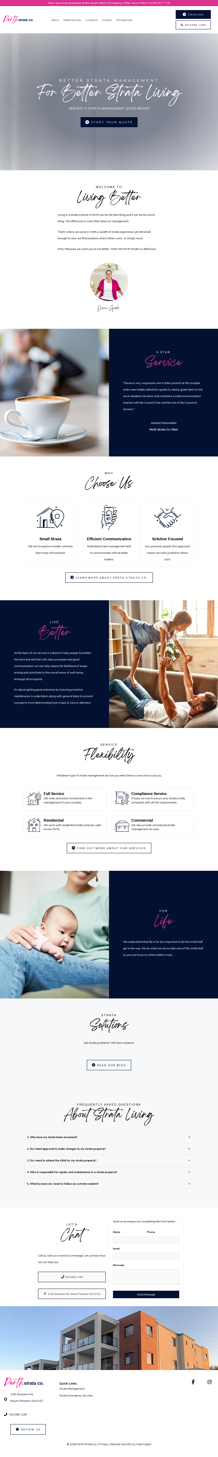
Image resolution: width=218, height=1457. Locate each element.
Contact (107, 20)
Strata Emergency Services (76, 1395)
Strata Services (72, 20)
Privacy (103, 1444)
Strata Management (72, 1388)
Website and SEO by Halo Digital (130, 1444)
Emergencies (124, 20)
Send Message (146, 1294)
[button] (109, 1137)
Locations (91, 20)
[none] (189, 1137)
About (55, 20)
